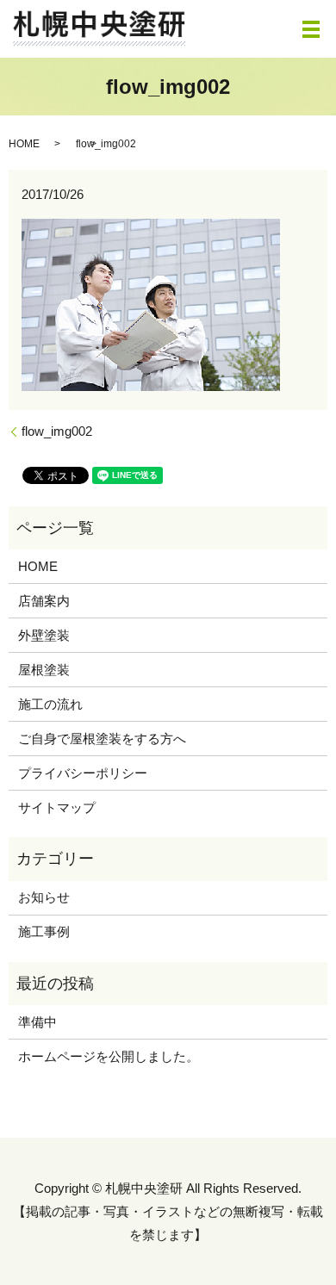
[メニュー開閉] (311, 29)
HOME (24, 144)
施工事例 (44, 931)
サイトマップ (57, 807)
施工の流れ (50, 704)
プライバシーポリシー (82, 773)
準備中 (37, 1022)
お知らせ (44, 897)
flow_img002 (57, 431)
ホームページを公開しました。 (108, 1056)
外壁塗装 (44, 635)
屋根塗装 (44, 669)
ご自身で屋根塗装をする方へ (102, 738)
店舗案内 (44, 600)
